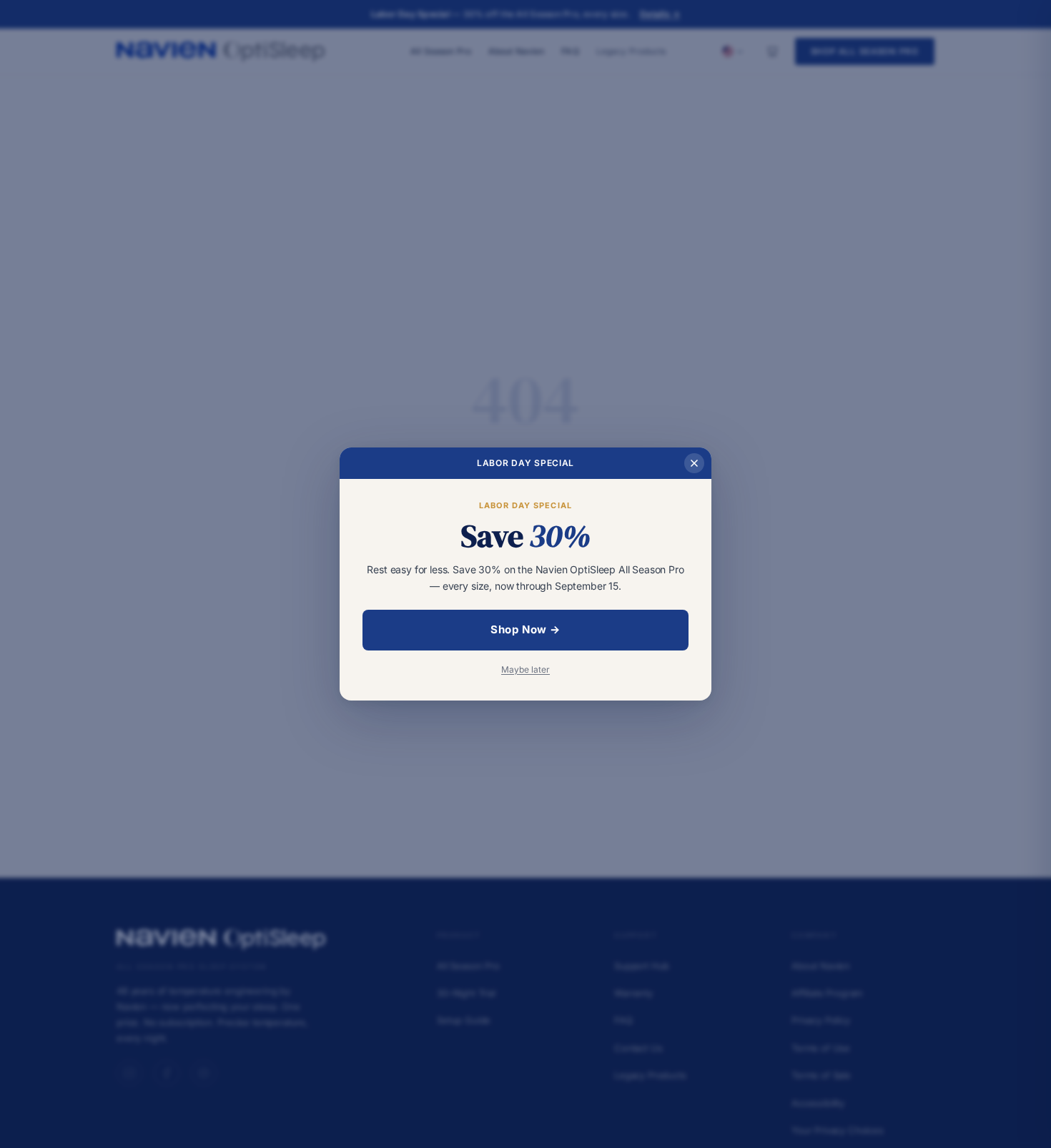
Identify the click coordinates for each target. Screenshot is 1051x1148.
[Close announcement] (694, 463)
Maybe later (525, 669)
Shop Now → (525, 629)
